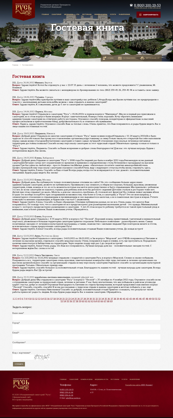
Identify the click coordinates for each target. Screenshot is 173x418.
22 (66, 298)
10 (30, 298)
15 (45, 298)
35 (106, 298)
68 (108, 301)
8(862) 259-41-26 (66, 395)
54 (65, 301)
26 (78, 298)
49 (150, 298)
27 (81, 298)
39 (118, 298)
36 (108, 298)
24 (72, 298)
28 (84, 298)
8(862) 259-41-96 (66, 392)
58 (77, 301)
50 (153, 298)
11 (33, 298)
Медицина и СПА (101, 379)
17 (51, 298)
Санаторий (73, 379)
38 (115, 298)
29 (87, 298)
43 (130, 298)
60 (83, 301)
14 (42, 298)
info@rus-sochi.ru (73, 398)
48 (147, 298)
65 (98, 301)
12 (36, 298)
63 (92, 301)
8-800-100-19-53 (66, 389)
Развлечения (135, 379)
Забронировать (150, 15)
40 (121, 298)
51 (156, 298)
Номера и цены (87, 379)
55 (68, 301)
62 (89, 301)
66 (102, 301)
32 (96, 298)
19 (57, 298)
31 (94, 298)
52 (159, 298)
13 (39, 298)
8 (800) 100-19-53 (147, 5)
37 (112, 298)
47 (143, 298)
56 (71, 301)
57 (74, 301)
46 (140, 298)
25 (75, 298)
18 (54, 298)
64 (95, 301)
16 (48, 298)
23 (69, 298)
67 (105, 301)
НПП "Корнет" (139, 385)
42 (127, 298)
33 (99, 298)
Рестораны (115, 379)
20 (60, 298)
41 (124, 298)
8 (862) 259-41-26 (141, 8)
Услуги (124, 379)
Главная (63, 379)
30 (90, 298)
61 (86, 301)
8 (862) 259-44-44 (154, 8)
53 (62, 301)
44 (133, 298)
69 (111, 301)
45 (137, 298)
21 (63, 298)
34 (102, 298)
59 (80, 301)
